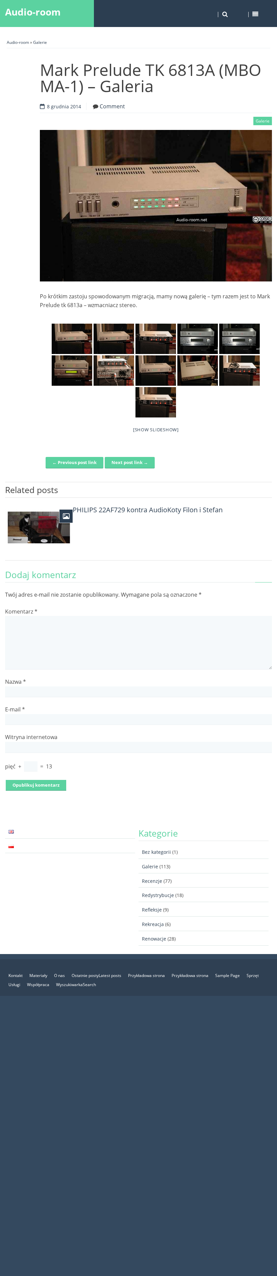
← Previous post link (74, 462)
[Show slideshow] (156, 430)
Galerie (40, 42)
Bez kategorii (156, 852)
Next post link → (129, 462)
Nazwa (15, 681)
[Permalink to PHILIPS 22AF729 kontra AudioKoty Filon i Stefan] (39, 526)
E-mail (15, 709)
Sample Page (227, 975)
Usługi (14, 984)
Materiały (38, 975)
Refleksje (152, 909)
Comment (112, 106)
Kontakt (15, 975)
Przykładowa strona (146, 975)
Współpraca (38, 984)
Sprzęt (253, 975)
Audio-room (33, 11)
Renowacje (154, 938)
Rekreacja (153, 924)
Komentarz (21, 611)
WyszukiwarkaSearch (76, 984)
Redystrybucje (158, 895)
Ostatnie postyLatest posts (96, 975)
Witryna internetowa (31, 737)
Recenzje (152, 881)
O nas (59, 975)
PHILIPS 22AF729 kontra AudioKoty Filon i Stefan (148, 509)
